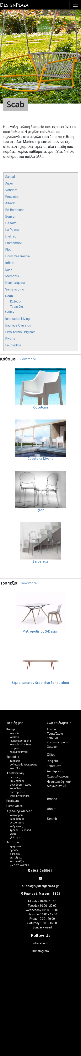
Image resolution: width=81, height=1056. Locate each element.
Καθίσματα (54, 766)
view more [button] (28, 359)
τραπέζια (15, 760)
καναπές (15, 733)
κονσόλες (15, 768)
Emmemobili (14, 243)
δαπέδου (15, 853)
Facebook (41, 943)
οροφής (14, 850)
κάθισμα (15, 737)
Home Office (14, 806)
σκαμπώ (14, 748)
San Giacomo (14, 289)
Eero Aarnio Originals (20, 332)
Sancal (10, 177)
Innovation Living (17, 319)
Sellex (9, 312)
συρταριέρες (17, 792)
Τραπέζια (16, 306)
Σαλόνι (51, 729)
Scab (9, 296)
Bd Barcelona (14, 210)
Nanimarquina (15, 283)
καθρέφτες (16, 826)
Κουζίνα (52, 738)
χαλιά (13, 833)
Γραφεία (52, 761)
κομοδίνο (15, 788)
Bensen (10, 216)
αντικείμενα (17, 822)
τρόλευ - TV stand (20, 830)
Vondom (11, 190)
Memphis (12, 276)
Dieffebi (11, 236)
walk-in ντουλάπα (19, 795)
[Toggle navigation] (75, 5)
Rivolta (10, 339)
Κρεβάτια (12, 800)
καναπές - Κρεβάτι (20, 744)
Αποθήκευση (15, 773)
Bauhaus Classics (18, 325)
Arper (9, 183)
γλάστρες (15, 837)
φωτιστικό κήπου (20, 865)
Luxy (8, 269)
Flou (8, 250)
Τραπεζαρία (55, 733)
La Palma (12, 230)
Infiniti (9, 263)
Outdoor (52, 746)
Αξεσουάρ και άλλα (19, 811)
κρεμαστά (16, 846)
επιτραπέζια (17, 861)
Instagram (42, 951)
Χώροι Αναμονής (58, 776)
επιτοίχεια (16, 857)
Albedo (10, 203)
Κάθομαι (15, 301)
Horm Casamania (17, 256)
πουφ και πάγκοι (19, 752)
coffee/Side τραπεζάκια (23, 764)
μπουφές (15, 777)
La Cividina (13, 345)
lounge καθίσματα (20, 740)
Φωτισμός (13, 842)
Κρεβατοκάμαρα (57, 742)
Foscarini (11, 197)
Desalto (11, 223)
